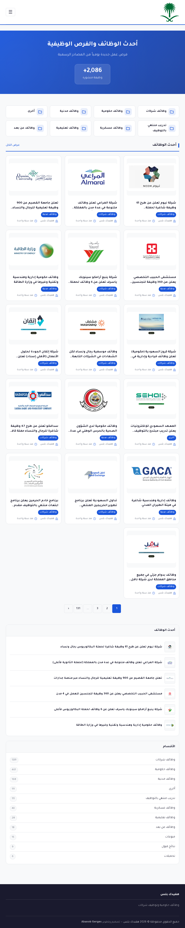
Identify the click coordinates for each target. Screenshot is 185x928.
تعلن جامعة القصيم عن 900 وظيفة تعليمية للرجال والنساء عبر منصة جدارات (35, 207)
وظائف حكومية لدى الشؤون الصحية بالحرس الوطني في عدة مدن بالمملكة (93, 431)
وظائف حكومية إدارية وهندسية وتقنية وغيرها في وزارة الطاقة (119, 725)
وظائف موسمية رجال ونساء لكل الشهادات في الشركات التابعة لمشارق (93, 356)
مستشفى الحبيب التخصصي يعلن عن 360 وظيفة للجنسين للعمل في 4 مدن (154, 282)
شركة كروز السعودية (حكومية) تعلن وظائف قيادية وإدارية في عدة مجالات (153, 356)
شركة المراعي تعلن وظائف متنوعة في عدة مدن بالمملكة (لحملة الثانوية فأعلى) (95, 207)
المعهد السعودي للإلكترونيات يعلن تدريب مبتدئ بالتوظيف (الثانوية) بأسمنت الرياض (153, 431)
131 (78, 608)
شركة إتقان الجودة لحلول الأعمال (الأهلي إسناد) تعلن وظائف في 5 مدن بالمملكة (38, 356)
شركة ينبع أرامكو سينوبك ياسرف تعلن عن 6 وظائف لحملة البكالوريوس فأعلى (93, 282)
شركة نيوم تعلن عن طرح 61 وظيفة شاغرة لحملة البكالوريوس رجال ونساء (156, 207)
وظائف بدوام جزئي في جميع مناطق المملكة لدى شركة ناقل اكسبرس (153, 579)
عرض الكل (13, 145)
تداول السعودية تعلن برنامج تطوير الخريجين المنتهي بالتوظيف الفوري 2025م (96, 505)
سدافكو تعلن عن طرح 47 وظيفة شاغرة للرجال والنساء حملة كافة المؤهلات (34, 431)
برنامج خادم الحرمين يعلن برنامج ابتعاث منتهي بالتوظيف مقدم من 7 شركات (34, 505)
